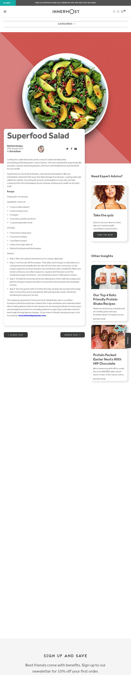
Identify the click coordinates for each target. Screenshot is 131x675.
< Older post (16, 335)
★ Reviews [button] (128, 340)
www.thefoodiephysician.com (32, 315)
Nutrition (11, 146)
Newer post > (73, 335)
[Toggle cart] (122, 12)
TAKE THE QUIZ (105, 235)
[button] (5, 11)
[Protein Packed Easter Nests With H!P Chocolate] (109, 337)
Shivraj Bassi (15, 151)
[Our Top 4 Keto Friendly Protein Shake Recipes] (109, 277)
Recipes (19, 146)
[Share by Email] (75, 148)
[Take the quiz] (109, 197)
